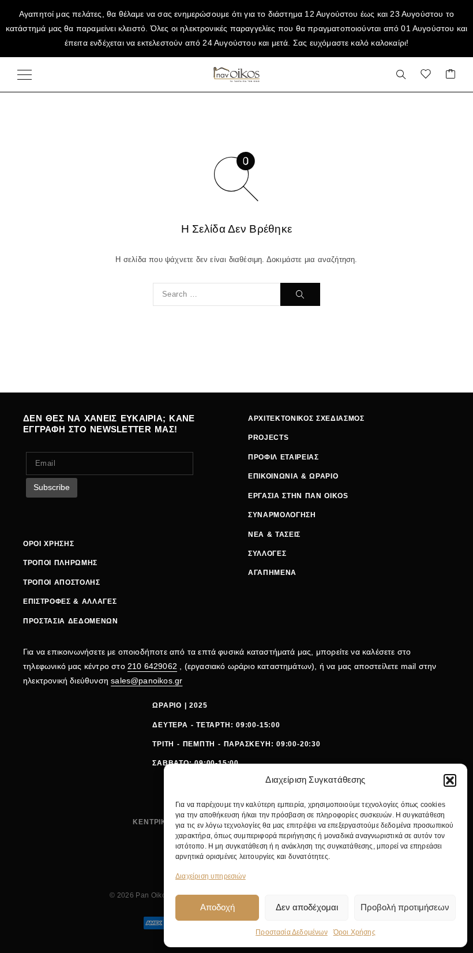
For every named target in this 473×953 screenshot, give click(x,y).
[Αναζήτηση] (401, 74)
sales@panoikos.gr (146, 680)
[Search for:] (216, 294)
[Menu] (24, 74)
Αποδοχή (217, 907)
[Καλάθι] (450, 75)
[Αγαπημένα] (426, 75)
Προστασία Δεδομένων (292, 932)
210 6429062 (152, 666)
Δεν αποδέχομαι (307, 907)
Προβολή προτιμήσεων (405, 907)
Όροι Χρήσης (354, 932)
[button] (450, 780)
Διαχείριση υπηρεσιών (210, 876)
